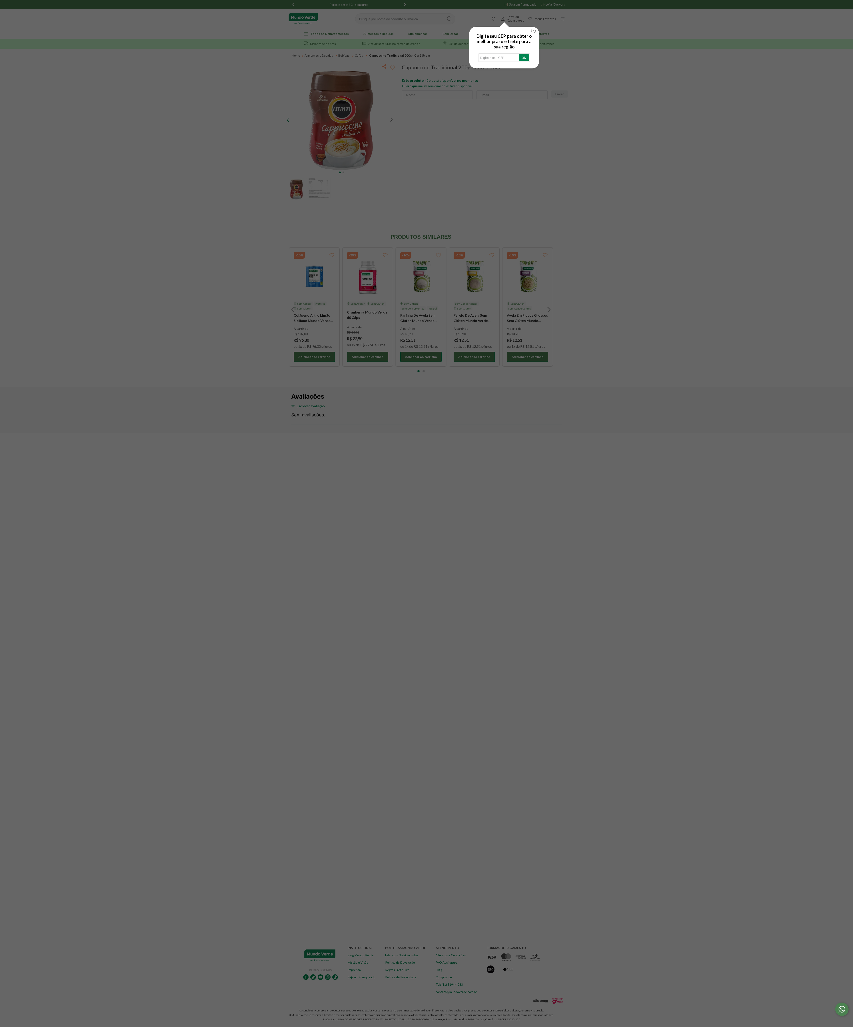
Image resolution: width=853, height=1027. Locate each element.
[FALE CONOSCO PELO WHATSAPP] (842, 1009)
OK (524, 58)
